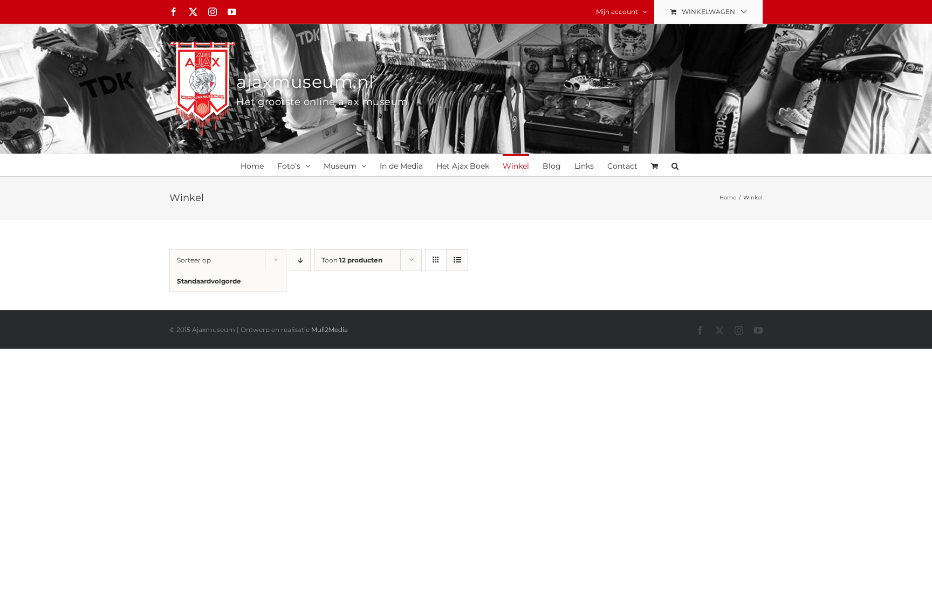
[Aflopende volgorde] (300, 260)
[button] (675, 165)
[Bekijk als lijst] (457, 260)
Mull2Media (329, 330)
